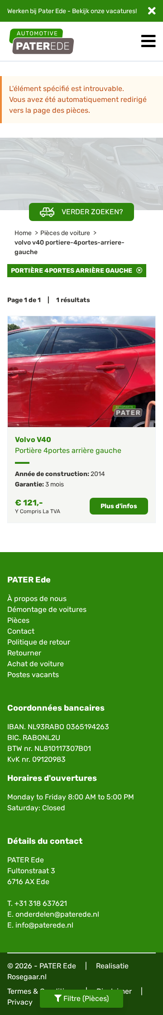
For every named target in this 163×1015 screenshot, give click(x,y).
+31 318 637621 (40, 903)
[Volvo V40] (81, 371)
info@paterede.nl (44, 925)
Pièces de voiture (65, 233)
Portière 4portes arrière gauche (73, 270)
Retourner (24, 653)
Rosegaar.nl (27, 976)
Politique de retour (38, 642)
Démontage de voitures (46, 609)
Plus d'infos (119, 506)
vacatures (120, 11)
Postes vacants (33, 674)
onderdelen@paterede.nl (57, 914)
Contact (20, 631)
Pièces (18, 620)
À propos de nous (37, 598)
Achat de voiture (35, 663)
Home (23, 233)
